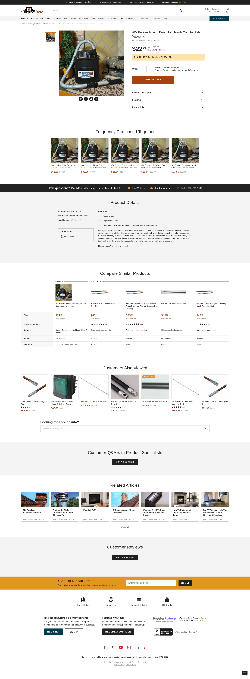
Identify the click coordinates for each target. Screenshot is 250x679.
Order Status (156, 19)
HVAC (66, 18)
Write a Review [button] (138, 40)
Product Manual (71, 236)
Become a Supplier (118, 632)
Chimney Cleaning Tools (52, 24)
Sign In (74, 632)
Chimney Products (97, 18)
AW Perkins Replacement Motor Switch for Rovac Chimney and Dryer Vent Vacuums (62, 402)
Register (53, 632)
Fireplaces (25, 18)
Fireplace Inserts (37, 18)
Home (23, 24)
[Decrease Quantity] (143, 69)
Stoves (48, 18)
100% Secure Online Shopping (141, 2)
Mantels (74, 18)
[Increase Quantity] (149, 69)
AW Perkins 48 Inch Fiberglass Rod (215, 402)
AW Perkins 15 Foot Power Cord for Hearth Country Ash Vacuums (93, 166)
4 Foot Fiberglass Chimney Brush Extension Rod (211, 304)
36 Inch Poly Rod (173, 303)
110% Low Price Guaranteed (109, 2)
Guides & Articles (127, 18)
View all (125, 527)
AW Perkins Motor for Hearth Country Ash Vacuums (63, 166)
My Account (145, 19)
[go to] (65, 150)
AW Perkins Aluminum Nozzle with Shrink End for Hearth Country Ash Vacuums (184, 166)
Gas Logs (57, 18)
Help (165, 19)
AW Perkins (76, 211)
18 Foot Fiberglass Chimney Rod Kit (106, 304)
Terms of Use (119, 665)
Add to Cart (153, 80)
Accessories (83, 18)
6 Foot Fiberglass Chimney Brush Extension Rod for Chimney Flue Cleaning (142, 306)
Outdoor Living (112, 18)
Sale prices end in (173, 2)
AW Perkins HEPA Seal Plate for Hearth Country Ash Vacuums (153, 166)
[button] (161, 188)
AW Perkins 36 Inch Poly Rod (154, 401)
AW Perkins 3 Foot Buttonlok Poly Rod (123, 402)
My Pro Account (219, 18)
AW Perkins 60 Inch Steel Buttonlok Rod (182, 402)
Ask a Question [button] (154, 40)
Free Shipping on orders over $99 (77, 2)
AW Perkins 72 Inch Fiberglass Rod (34, 402)
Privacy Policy (131, 665)
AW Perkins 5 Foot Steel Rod (93, 401)
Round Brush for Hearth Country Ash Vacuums (70, 304)
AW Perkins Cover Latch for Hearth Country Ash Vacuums (124, 166)
